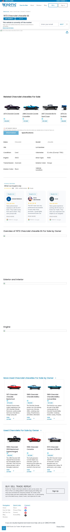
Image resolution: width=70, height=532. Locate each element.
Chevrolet (23, 11)
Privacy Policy (61, 526)
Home (11, 11)
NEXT (62, 24)
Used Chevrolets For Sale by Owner (21, 430)
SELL (53, 5)
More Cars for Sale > (8, 28)
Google (16, 219)
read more (10, 216)
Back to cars (6, 11)
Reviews (39, 5)
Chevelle (28, 11)
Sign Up (55, 491)
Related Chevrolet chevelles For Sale (21, 96)
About (32, 5)
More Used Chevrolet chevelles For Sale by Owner (28, 378)
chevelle (50, 142)
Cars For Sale (17, 11)
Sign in (63, 5)
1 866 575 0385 (9, 1)
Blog (45, 5)
